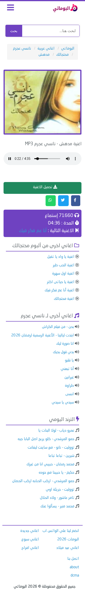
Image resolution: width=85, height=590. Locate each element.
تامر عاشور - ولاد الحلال (57, 498)
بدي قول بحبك (63, 352)
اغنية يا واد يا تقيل (60, 257)
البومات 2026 (68, 539)
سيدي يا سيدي (63, 402)
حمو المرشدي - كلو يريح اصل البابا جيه (46, 439)
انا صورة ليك (65, 344)
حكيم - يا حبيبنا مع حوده (56, 473)
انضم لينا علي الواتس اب (60, 531)
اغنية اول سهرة (63, 274)
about (74, 567)
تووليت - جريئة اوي (60, 490)
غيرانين (69, 377)
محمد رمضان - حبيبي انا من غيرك (50, 464)
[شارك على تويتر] (63, 200)
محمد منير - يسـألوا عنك (57, 506)
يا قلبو (69, 360)
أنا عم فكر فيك (33, 231)
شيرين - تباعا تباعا (61, 456)
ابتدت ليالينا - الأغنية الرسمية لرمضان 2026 (42, 335)
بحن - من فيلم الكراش (58, 327)
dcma (75, 575)
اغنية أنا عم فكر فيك (59, 290)
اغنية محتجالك (64, 299)
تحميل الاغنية (43, 187)
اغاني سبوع (30, 539)
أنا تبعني (67, 369)
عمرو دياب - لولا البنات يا (56, 431)
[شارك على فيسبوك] (75, 200)
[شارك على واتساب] (51, 200)
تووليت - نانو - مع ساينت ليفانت (51, 448)
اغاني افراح (30, 548)
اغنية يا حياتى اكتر (60, 282)
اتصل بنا (73, 559)
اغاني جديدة (29, 531)
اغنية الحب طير (63, 265)
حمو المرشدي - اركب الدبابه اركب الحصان (43, 481)
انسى (69, 394)
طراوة (69, 386)
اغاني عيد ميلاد (67, 548)
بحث (13, 31)
